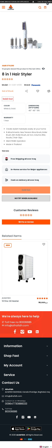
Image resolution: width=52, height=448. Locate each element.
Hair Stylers (8, 65)
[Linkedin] (37, 332)
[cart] (45, 7)
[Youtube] (30, 332)
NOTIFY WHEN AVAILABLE (26, 198)
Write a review (26, 221)
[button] (7, 79)
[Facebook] (15, 332)
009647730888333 (16, 403)
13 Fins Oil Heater (10, 301)
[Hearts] (37, 91)
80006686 (11, 411)
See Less (5, 151)
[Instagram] (22, 332)
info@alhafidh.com (17, 325)
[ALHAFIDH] (11, 7)
